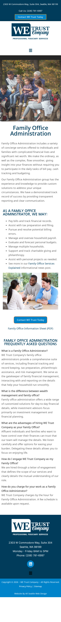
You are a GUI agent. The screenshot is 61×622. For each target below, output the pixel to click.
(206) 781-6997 (34, 11)
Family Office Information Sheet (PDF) (30, 328)
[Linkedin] (30, 564)
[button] (30, 51)
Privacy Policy (25, 586)
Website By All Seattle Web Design (30, 593)
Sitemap (38, 586)
